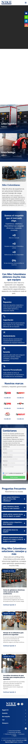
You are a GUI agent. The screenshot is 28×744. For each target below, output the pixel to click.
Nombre (5, 449)
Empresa (5, 461)
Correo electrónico (7, 457)
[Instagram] (26, 25)
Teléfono (5, 453)
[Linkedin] (26, 21)
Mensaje (5, 465)
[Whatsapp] (26, 17)
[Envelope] (26, 13)
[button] (9, 571)
